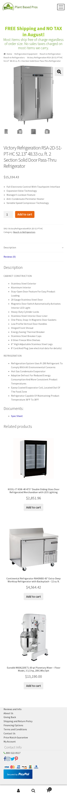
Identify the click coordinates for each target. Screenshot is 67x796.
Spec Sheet (17, 416)
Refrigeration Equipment (25, 53)
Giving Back (10, 717)
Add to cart (24, 214)
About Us (8, 713)
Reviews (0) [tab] (10, 256)
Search (33, 790)
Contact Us (9, 733)
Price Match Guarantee (16, 737)
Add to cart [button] (33, 507)
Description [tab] (10, 247)
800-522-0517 (13, 752)
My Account (10, 741)
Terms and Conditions (15, 729)
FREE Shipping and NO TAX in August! (33, 31)
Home (9, 53)
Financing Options (13, 725)
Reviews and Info (13, 709)
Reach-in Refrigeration (50, 53)
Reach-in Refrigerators (14, 57)
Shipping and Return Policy (18, 721)
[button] (59, 71)
